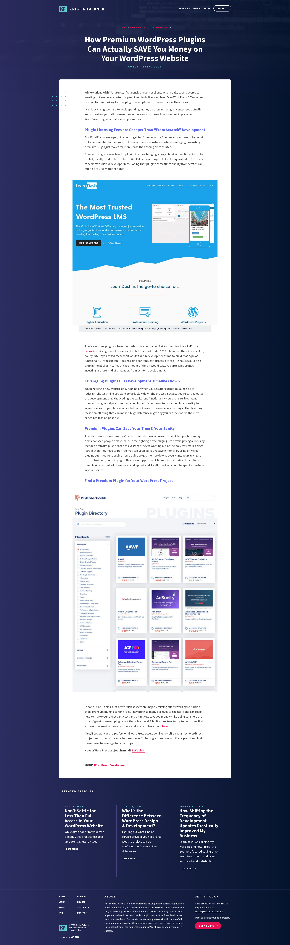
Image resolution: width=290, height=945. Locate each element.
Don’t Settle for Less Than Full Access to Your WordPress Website (84, 818)
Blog (207, 8)
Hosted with (64, 937)
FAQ (61, 912)
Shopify (168, 926)
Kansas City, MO (122, 907)
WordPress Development (111, 765)
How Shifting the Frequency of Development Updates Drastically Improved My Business (198, 823)
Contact (222, 8)
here (165, 726)
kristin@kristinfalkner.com (209, 911)
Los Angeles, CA (143, 907)
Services (184, 8)
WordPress (155, 926)
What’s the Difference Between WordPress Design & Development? (142, 818)
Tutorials (83, 907)
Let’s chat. (138, 750)
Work (196, 8)
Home (62, 896)
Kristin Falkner (87, 9)
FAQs (197, 907)
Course (81, 902)
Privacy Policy (75, 930)
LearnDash (91, 351)
